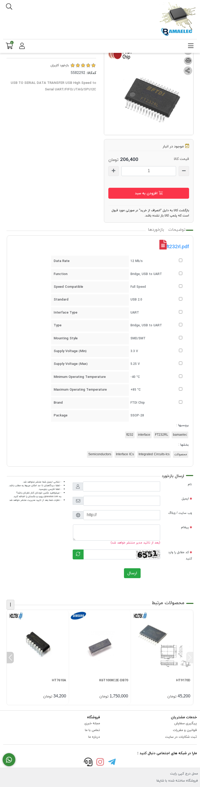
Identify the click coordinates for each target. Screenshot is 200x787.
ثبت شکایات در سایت (181, 737)
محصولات (180, 454)
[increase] (113, 171)
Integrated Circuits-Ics (154, 454)
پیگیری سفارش (185, 723)
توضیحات (176, 230)
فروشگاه (93, 717)
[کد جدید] (78, 554)
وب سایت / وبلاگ (180, 513)
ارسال (132, 573)
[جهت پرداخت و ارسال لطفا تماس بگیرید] (9, 759)
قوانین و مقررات (185, 730)
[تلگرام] (112, 763)
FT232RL (161, 435)
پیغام (185, 527)
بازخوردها (156, 230)
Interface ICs (125, 454)
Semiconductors (99, 454)
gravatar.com (51, 496)
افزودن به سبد (147, 193)
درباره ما (94, 737)
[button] (189, 657)
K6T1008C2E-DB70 (113, 680)
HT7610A (59, 680)
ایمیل (185, 499)
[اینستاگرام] (100, 763)
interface (144, 435)
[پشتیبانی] (88, 763)
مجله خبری (92, 723)
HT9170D (183, 680)
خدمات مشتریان (184, 717)
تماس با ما (92, 730)
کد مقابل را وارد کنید (180, 555)
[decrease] (184, 171)
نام (190, 484)
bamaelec (180, 435)
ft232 (129, 435)
